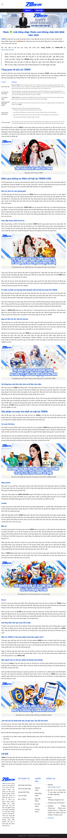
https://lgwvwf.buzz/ (7, 50)
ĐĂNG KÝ (27, 10)
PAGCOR (14, 103)
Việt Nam (21, 41)
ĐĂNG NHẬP (39, 10)
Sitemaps (51, 818)
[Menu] (2, 4)
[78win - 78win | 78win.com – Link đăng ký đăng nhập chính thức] (33, 4)
